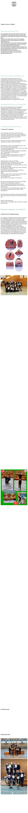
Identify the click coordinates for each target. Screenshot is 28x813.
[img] (14, 4)
